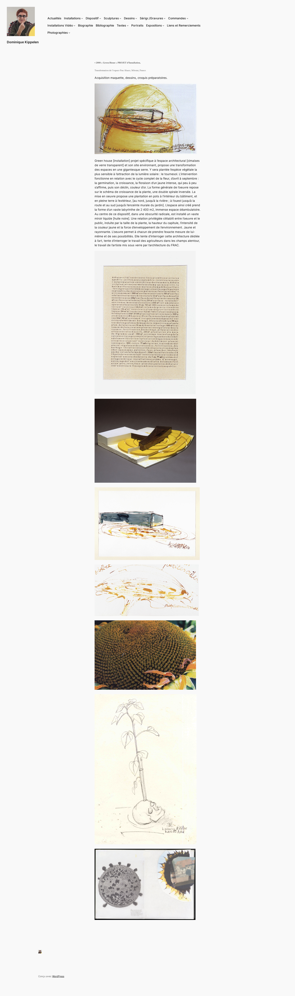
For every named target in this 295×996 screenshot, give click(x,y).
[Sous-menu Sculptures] (120, 18)
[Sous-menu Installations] (82, 18)
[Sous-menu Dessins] (136, 18)
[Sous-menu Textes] (128, 25)
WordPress (58, 976)
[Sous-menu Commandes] (187, 18)
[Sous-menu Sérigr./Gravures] (164, 18)
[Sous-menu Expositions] (163, 25)
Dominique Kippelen (23, 42)
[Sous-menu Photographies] (69, 33)
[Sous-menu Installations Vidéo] (74, 25)
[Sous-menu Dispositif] (100, 18)
